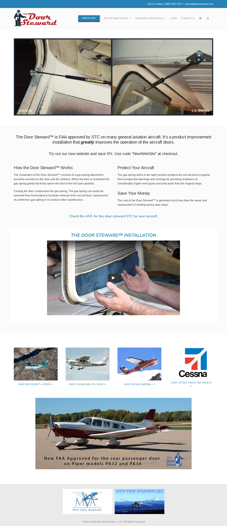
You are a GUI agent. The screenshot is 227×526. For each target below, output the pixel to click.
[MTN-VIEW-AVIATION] (139, 490)
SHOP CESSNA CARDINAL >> (139, 384)
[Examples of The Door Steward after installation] (113, 39)
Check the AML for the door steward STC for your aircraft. (113, 216)
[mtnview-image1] (113, 399)
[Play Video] (113, 278)
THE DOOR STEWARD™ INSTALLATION (113, 235)
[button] (208, 18)
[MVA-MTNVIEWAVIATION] (87, 490)
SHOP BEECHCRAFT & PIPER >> (35, 384)
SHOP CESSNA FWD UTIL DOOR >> (88, 384)
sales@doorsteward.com (199, 3)
